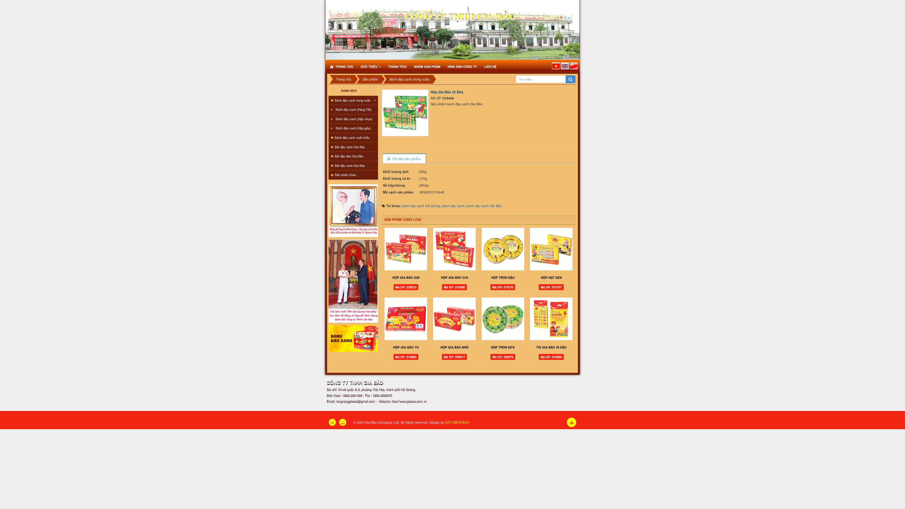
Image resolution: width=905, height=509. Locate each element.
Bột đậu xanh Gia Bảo (350, 165)
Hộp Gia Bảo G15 (454, 277)
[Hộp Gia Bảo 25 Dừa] (406, 112)
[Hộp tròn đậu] (503, 249)
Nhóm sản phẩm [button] (427, 66)
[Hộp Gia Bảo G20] (406, 249)
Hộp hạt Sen (551, 277)
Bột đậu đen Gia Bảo (349, 156)
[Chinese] (574, 65)
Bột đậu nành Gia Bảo (350, 147)
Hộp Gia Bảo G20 (406, 277)
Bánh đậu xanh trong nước (353, 100)
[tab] (404, 158)
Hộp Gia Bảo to (406, 347)
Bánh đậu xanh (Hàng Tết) (353, 109)
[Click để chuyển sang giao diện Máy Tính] (342, 422)
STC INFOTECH (457, 422)
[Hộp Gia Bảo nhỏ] (454, 318)
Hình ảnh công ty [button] (462, 66)
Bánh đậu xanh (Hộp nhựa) (354, 119)
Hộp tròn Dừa (503, 347)
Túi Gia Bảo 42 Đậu (551, 347)
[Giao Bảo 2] (353, 280)
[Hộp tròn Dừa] (503, 318)
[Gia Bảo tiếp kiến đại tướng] (353, 210)
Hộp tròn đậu (502, 277)
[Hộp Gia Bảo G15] (454, 249)
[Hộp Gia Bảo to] (406, 318)
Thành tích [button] (397, 66)
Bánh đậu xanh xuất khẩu (352, 137)
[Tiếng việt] (556, 65)
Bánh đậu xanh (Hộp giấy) (353, 128)
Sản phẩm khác (345, 174)
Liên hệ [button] (490, 66)
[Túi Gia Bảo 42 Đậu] (551, 318)
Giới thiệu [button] (369, 66)
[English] (565, 65)
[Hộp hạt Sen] (551, 249)
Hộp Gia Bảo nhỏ (454, 347)
